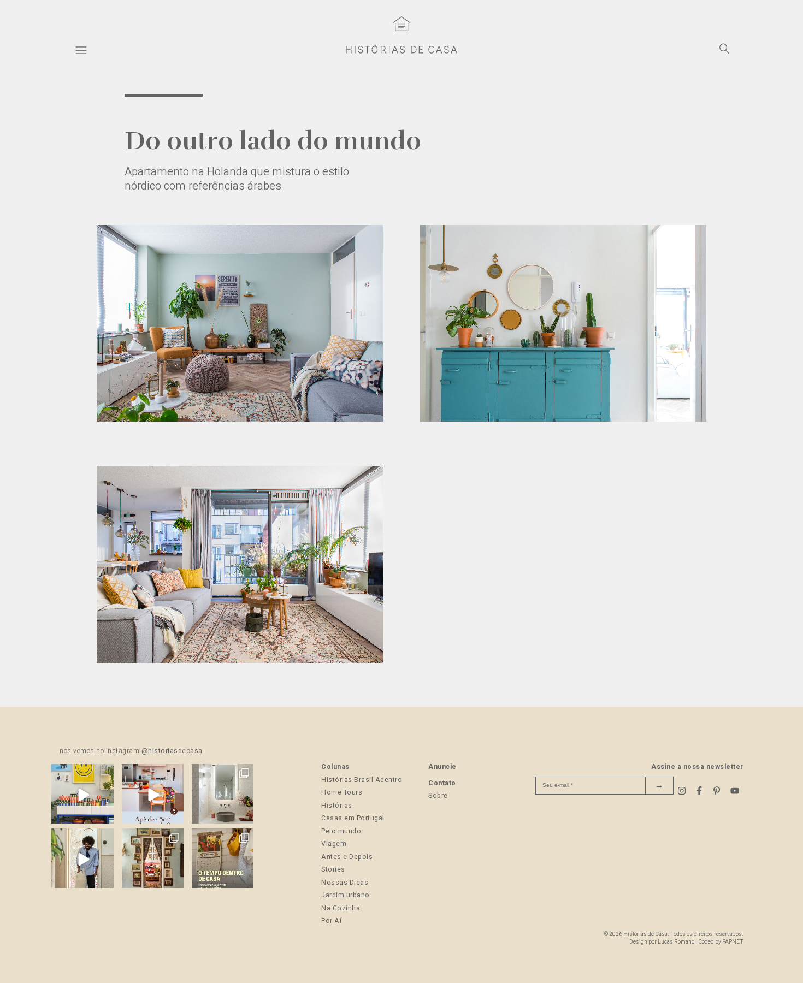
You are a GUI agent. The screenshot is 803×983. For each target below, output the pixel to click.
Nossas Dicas (344, 882)
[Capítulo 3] (240, 660)
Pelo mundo (341, 831)
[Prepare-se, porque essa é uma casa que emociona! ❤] (153, 859)
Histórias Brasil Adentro (361, 780)
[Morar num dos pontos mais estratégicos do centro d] (153, 795)
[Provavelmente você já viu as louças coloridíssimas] (82, 795)
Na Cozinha (340, 908)
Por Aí (331, 921)
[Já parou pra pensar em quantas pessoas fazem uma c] (82, 859)
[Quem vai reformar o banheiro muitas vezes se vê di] (222, 795)
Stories (333, 869)
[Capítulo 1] (240, 418)
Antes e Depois (347, 857)
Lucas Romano (676, 942)
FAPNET (732, 942)
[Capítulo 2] (563, 418)
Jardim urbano (345, 895)
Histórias (336, 805)
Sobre (438, 796)
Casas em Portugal (353, 818)
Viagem (333, 844)
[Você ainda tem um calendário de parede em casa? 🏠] (222, 859)
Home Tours (341, 792)
